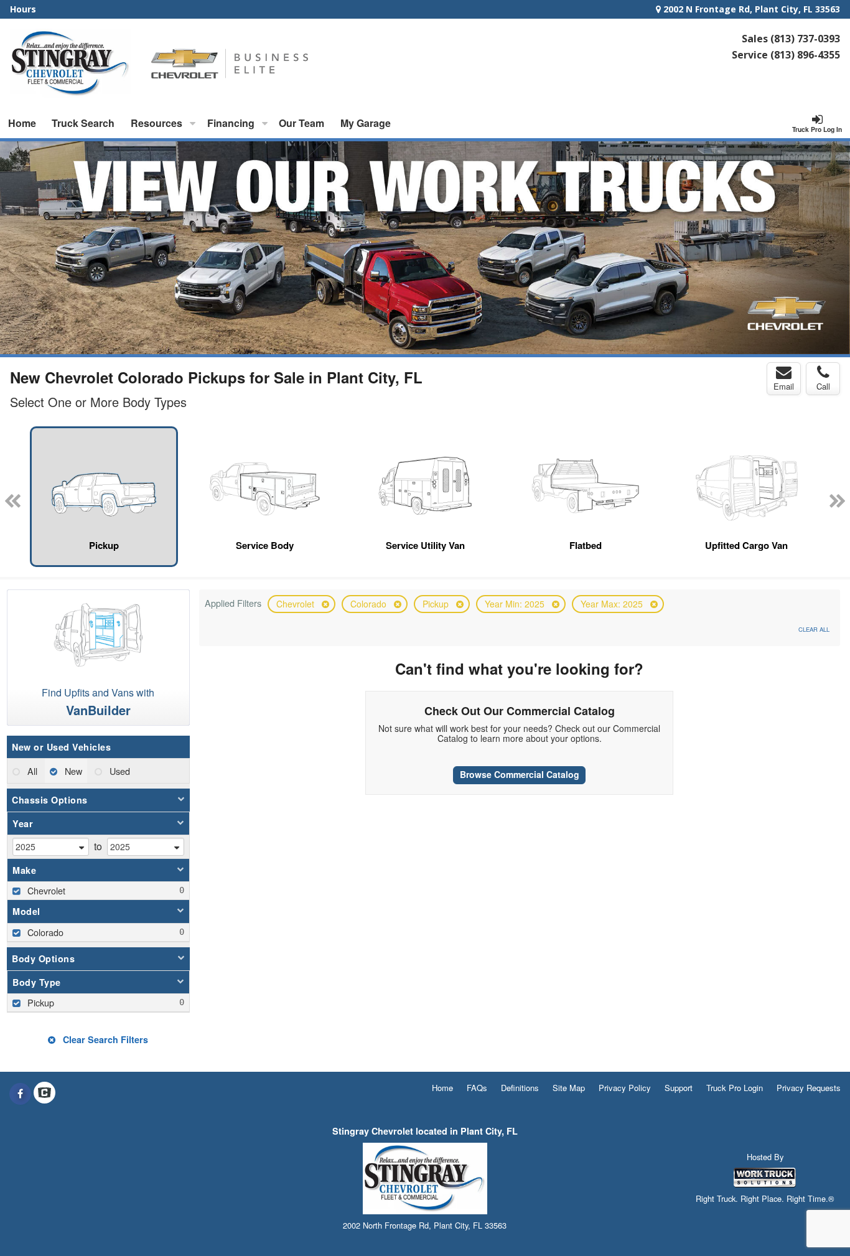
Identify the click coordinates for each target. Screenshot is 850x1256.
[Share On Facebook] (20, 1093)
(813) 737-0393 (805, 38)
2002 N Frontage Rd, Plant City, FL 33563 (750, 9)
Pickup (437, 604)
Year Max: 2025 (613, 604)
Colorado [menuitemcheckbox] (44, 932)
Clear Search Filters (104, 1039)
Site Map (569, 1088)
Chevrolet (296, 604)
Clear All (813, 629)
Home (22, 123)
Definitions (520, 1088)
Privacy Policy (625, 1088)
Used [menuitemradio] (118, 770)
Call (823, 386)
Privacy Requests (809, 1088)
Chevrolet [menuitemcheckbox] (45, 890)
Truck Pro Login (734, 1088)
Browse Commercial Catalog (519, 774)
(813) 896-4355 (805, 55)
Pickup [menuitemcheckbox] (39, 1002)
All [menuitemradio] (31, 770)
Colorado (369, 604)
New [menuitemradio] (72, 770)
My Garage (365, 123)
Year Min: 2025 (516, 604)
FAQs (477, 1088)
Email (783, 386)
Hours (23, 9)
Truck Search (83, 123)
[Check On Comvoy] (44, 1093)
